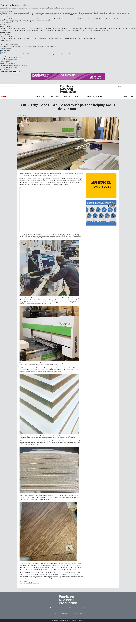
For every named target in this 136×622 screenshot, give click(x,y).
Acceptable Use (64, 613)
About (89, 96)
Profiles (24, 115)
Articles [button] (58, 96)
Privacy (74, 613)
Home (38, 96)
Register (131, 96)
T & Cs (55, 613)
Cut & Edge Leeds (25, 174)
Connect (76, 96)
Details (2, 71)
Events (51, 96)
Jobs (83, 96)
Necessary (7, 11)
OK (19, 72)
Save (14, 72)
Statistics (4, 52)
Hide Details (8, 71)
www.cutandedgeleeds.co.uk (29, 583)
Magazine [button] (67, 96)
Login (125, 96)
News (44, 96)
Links (81, 613)
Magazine (72, 608)
